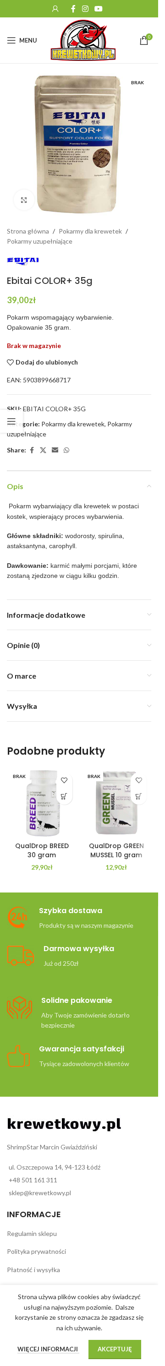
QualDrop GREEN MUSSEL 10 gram (116, 850)
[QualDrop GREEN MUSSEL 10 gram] (117, 803)
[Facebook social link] (73, 9)
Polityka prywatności (36, 1251)
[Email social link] (55, 450)
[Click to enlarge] (24, 200)
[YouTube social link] (99, 9)
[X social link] (43, 450)
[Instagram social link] (85, 9)
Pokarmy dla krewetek (90, 231)
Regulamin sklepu (32, 1233)
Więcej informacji (48, 1349)
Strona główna (28, 231)
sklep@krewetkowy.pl (40, 1193)
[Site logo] (83, 40)
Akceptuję (115, 1349)
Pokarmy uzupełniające (39, 241)
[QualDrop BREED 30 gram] (42, 803)
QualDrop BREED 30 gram (42, 850)
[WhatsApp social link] (66, 450)
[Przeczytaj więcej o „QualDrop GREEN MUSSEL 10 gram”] (139, 797)
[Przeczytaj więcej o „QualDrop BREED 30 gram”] (64, 797)
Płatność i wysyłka (33, 1269)
